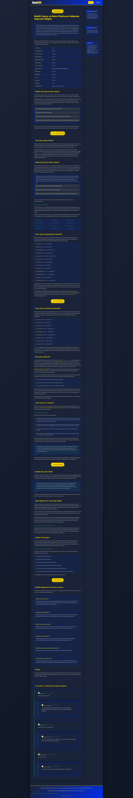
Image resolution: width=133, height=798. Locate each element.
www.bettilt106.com (70, 223)
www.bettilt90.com (54, 220)
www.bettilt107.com (55, 226)
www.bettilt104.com (39, 226)
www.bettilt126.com (39, 228)
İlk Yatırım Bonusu (58, 301)
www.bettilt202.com (70, 228)
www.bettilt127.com (55, 228)
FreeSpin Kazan (57, 580)
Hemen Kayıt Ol (58, 11)
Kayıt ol (90, 2)
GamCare (43, 793)
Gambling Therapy (55, 793)
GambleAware (48, 793)
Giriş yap (97, 2)
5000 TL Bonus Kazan (57, 133)
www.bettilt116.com (55, 223)
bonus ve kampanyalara (66, 360)
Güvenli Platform (58, 464)
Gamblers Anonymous (36, 793)
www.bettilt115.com (39, 223)
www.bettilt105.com (70, 226)
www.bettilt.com (38, 220)
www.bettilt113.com (70, 220)
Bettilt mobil (39, 152)
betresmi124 (45, 705)
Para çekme (36, 347)
